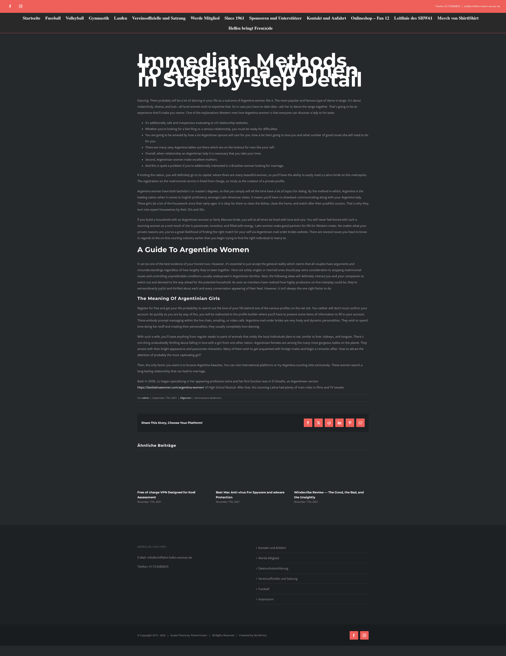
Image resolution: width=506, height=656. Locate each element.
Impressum (266, 599)
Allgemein (185, 398)
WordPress (260, 635)
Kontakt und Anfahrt (272, 548)
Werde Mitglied (268, 558)
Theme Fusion (199, 635)
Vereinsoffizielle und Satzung (277, 579)
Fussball (263, 589)
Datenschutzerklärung (273, 568)
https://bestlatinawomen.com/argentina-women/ (170, 387)
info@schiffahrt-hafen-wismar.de (482, 6)
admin (145, 398)
